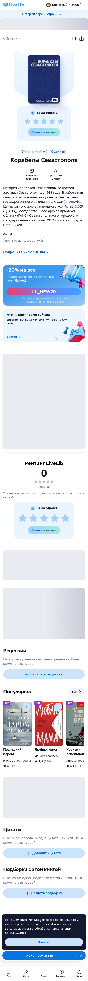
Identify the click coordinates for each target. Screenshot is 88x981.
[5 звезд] (60, 121)
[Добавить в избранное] (74, 39)
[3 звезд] (44, 121)
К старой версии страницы (42, 14)
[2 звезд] (36, 121)
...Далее (20, 933)
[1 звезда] (27, 121)
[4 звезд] (52, 121)
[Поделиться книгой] (81, 39)
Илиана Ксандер (46, 756)
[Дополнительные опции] (81, 955)
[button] (44, 79)
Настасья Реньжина (17, 760)
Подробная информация (24, 252)
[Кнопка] (27, 707)
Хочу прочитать (39, 955)
